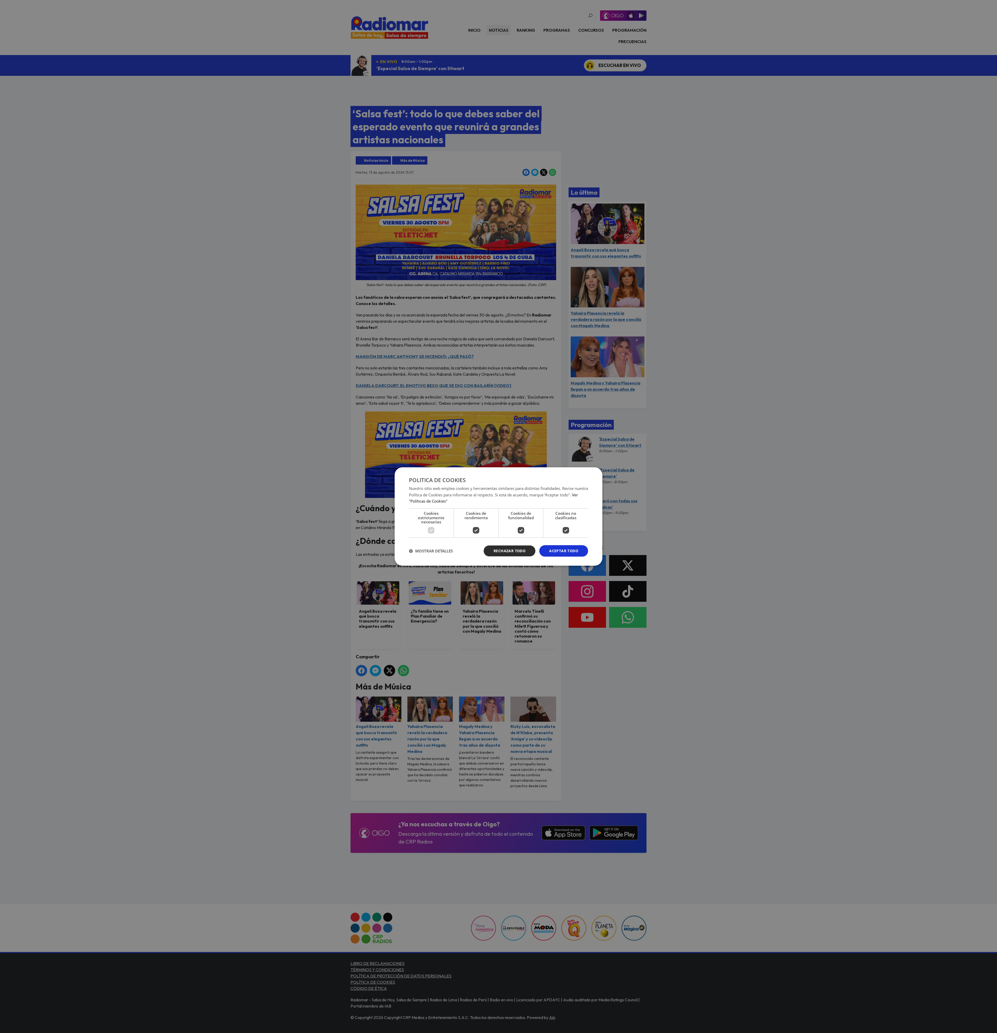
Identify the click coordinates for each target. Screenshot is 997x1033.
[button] (431, 551)
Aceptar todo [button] (563, 550)
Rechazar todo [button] (510, 550)
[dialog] (498, 516)
